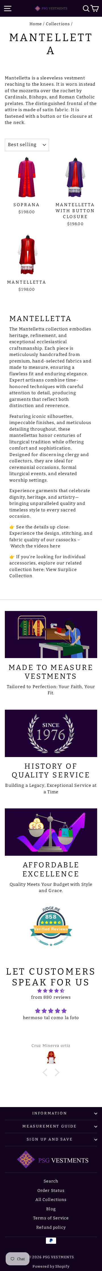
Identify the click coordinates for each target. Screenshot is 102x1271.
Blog (51, 1209)
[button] (46, 1072)
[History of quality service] (51, 733)
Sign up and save (50, 1139)
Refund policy (51, 1227)
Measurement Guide (49, 1126)
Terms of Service (51, 1218)
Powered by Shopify (51, 1266)
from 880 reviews (51, 997)
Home (35, 24)
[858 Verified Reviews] (51, 949)
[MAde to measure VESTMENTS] (51, 634)
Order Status (51, 1190)
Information (49, 1113)
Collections (58, 24)
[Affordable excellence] (51, 832)
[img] (51, 991)
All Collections (51, 1199)
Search (51, 1181)
